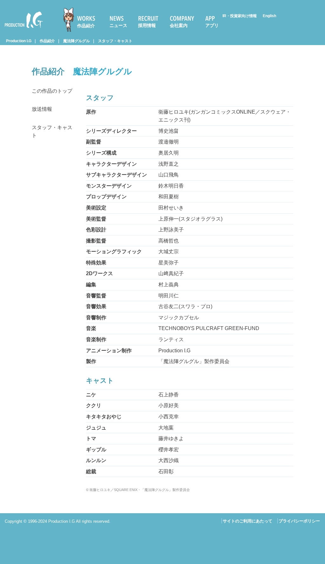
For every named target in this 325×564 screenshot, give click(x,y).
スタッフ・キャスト (115, 41)
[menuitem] (82, 20)
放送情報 (42, 109)
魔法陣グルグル (76, 41)
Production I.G (18, 41)
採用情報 (147, 25)
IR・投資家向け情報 (239, 16)
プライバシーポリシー (299, 521)
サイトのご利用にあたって (247, 521)
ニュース (118, 25)
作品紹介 (86, 25)
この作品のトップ (52, 91)
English (269, 16)
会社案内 (179, 25)
